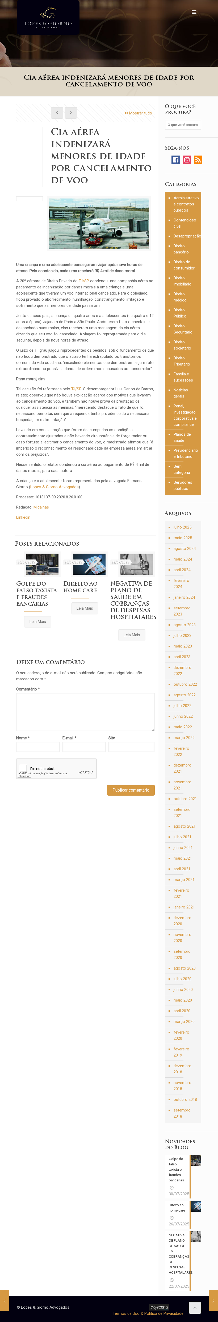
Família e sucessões (183, 377)
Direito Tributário (182, 361)
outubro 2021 (185, 798)
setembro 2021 (182, 812)
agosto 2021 (185, 826)
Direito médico (180, 297)
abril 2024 (182, 569)
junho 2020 (183, 989)
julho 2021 (182, 837)
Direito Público (180, 313)
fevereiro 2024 (181, 583)
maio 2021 (183, 858)
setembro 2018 (182, 1113)
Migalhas (41, 507)
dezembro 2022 (182, 670)
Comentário (28, 689)
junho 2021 (183, 847)
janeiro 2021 (184, 907)
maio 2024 (183, 559)
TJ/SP (84, 281)
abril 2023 (182, 656)
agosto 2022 (185, 695)
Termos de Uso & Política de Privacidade (148, 1313)
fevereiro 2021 (181, 893)
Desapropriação (186, 236)
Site (111, 738)
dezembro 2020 (182, 920)
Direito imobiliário (182, 281)
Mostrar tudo (140, 113)
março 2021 (184, 879)
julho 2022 (182, 705)
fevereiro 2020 (181, 1035)
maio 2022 (183, 727)
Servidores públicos (183, 485)
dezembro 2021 (182, 768)
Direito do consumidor (184, 265)
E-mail (69, 738)
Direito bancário (181, 249)
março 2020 (184, 1021)
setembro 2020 (182, 954)
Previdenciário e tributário (186, 453)
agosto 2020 (185, 968)
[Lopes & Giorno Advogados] (48, 17)
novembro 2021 (182, 785)
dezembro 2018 (182, 1068)
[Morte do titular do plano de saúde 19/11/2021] (4, 1300)
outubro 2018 (185, 1099)
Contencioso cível (185, 223)
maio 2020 (183, 1000)
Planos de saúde (182, 437)
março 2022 (184, 737)
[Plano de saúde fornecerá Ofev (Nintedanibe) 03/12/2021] (213, 1300)
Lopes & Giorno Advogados (54, 487)
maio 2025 (183, 537)
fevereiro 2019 (181, 1052)
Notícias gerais (181, 393)
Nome (23, 738)
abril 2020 (182, 1011)
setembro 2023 (182, 611)
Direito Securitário (183, 329)
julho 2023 (182, 635)
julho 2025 (182, 527)
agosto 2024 (185, 548)
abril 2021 (182, 869)
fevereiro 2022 (181, 751)
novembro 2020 (182, 937)
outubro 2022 (185, 684)
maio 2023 (183, 646)
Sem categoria (182, 469)
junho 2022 (183, 716)
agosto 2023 (185, 624)
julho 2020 (182, 978)
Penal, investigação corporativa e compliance (185, 415)
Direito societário (182, 345)
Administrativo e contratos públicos (186, 204)
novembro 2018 (182, 1085)
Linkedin (23, 517)
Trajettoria (159, 1307)
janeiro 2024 (184, 597)
